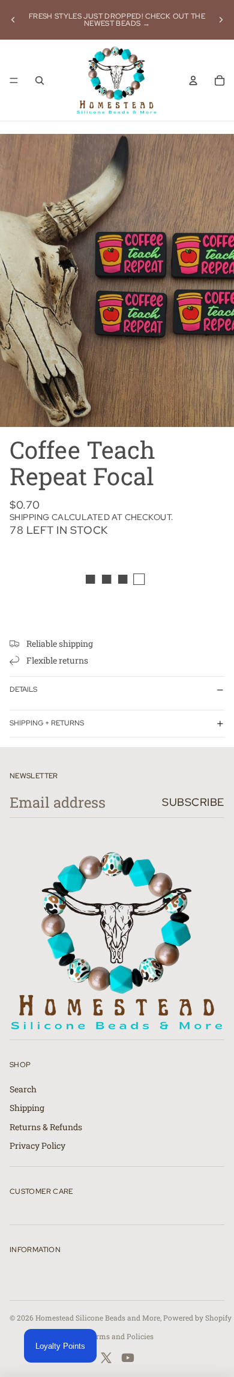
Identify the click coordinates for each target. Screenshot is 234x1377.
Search (23, 1089)
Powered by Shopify (197, 1317)
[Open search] (39, 80)
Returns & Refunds (46, 1127)
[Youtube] (128, 1358)
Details (23, 689)
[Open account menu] (193, 80)
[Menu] (14, 80)
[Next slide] (221, 20)
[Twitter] (106, 1358)
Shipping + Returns (47, 723)
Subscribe (193, 802)
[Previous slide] (13, 20)
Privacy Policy (37, 1145)
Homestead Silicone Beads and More (97, 1317)
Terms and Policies (121, 1336)
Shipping (27, 1107)
